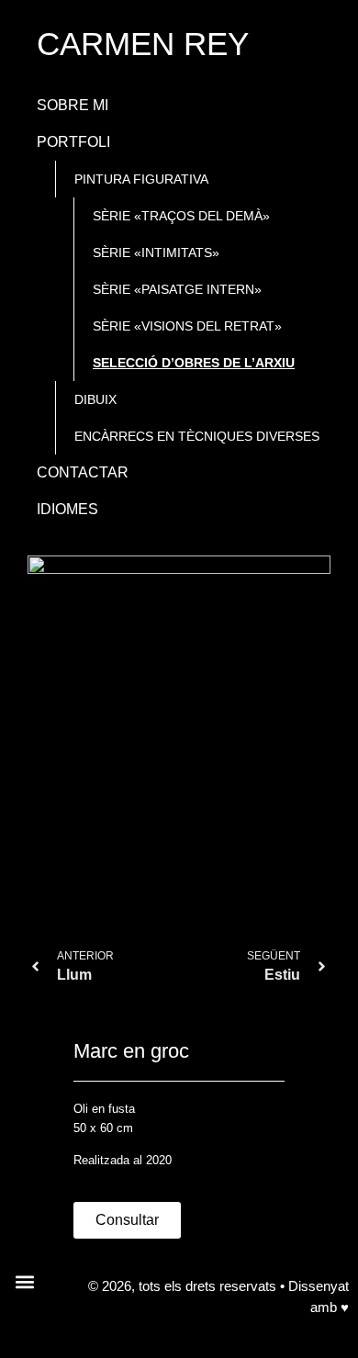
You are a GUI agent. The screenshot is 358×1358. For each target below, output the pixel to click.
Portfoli (73, 142)
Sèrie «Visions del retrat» (187, 326)
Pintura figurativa (141, 179)
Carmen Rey (143, 44)
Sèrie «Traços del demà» (181, 215)
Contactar (83, 472)
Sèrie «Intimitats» (156, 252)
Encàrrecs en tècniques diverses (196, 436)
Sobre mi (72, 105)
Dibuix (95, 399)
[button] (24, 1281)
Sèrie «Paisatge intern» (177, 289)
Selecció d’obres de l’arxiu (194, 362)
